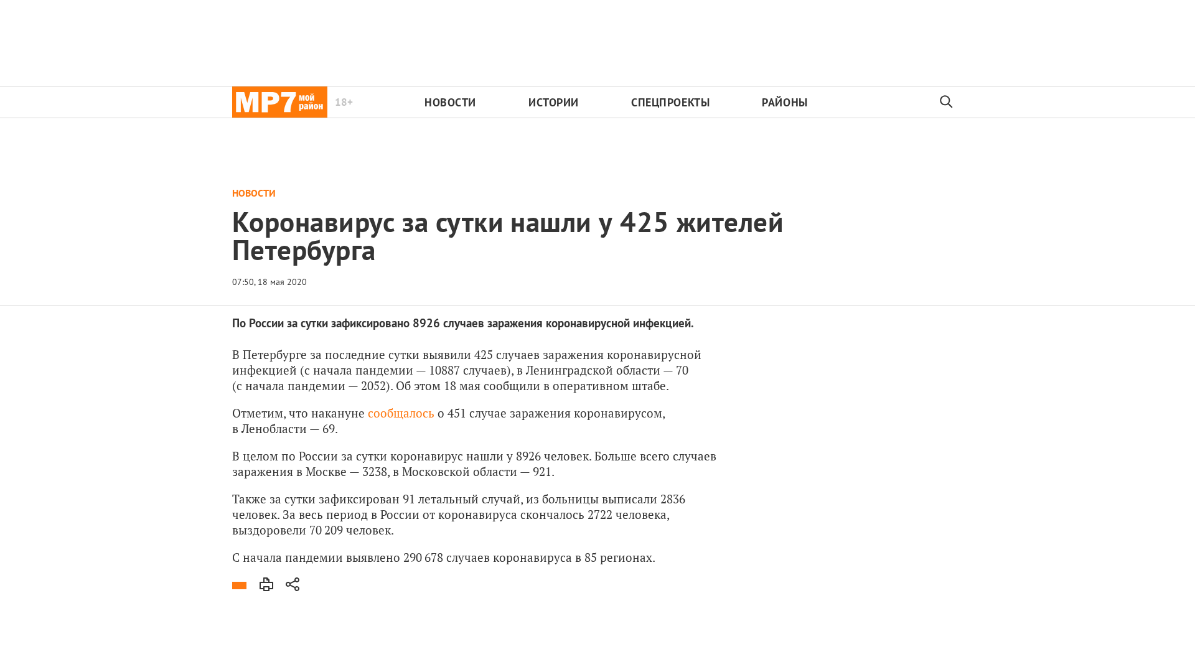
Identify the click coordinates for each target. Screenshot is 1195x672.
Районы (784, 102)
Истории (553, 102)
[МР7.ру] (279, 102)
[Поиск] (946, 102)
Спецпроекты (670, 102)
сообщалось (401, 413)
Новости (450, 102)
